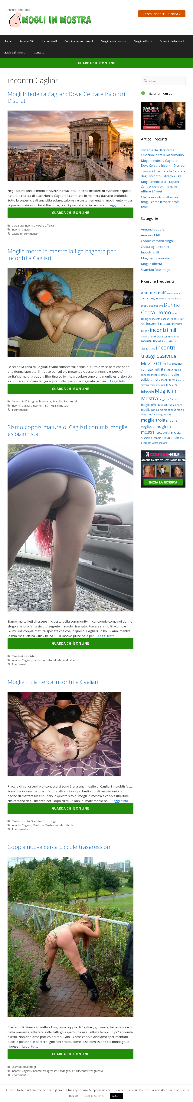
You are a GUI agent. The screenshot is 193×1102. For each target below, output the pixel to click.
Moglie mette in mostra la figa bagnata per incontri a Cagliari (62, 254)
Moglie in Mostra (64, 660)
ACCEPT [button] (116, 1095)
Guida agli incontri (15, 52)
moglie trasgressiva (159, 414)
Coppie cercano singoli (78, 41)
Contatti (39, 52)
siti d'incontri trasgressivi (87, 1071)
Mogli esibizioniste (39, 401)
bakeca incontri (174, 293)
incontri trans (148, 348)
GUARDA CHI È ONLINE (96, 63)
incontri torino (170, 341)
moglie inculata (157, 385)
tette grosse (159, 442)
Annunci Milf (26, 41)
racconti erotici (168, 432)
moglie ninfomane (168, 399)
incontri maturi (159, 323)
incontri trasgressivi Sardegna (51, 1071)
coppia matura (174, 298)
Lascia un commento (25, 233)
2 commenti (19, 664)
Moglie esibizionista (113, 41)
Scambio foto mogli (172, 41)
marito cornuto (42, 660)
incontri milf (40, 405)
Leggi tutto (117, 205)
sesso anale (170, 437)
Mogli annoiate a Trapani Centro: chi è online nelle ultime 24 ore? (160, 186)
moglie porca (150, 410)
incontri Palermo (170, 336)
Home (8, 41)
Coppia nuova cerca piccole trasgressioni (59, 847)
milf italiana (163, 369)
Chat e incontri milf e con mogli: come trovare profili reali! (161, 202)
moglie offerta (64, 825)
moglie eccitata (159, 374)
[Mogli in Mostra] (50, 19)
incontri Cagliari (21, 229)
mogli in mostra (59, 405)
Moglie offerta (143, 41)
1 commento (20, 409)
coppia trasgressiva (152, 305)
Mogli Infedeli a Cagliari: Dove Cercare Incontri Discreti (66, 97)
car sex (162, 298)
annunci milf (153, 292)
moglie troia (153, 420)
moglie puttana (168, 409)
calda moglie (149, 298)
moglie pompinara (171, 405)
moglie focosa (169, 380)
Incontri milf (49, 41)
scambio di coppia (151, 438)
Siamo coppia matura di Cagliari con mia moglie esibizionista (67, 430)
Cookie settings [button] (94, 1095)
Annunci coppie (152, 229)
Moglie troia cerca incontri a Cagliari (53, 682)
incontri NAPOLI (151, 336)
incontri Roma (151, 341)
